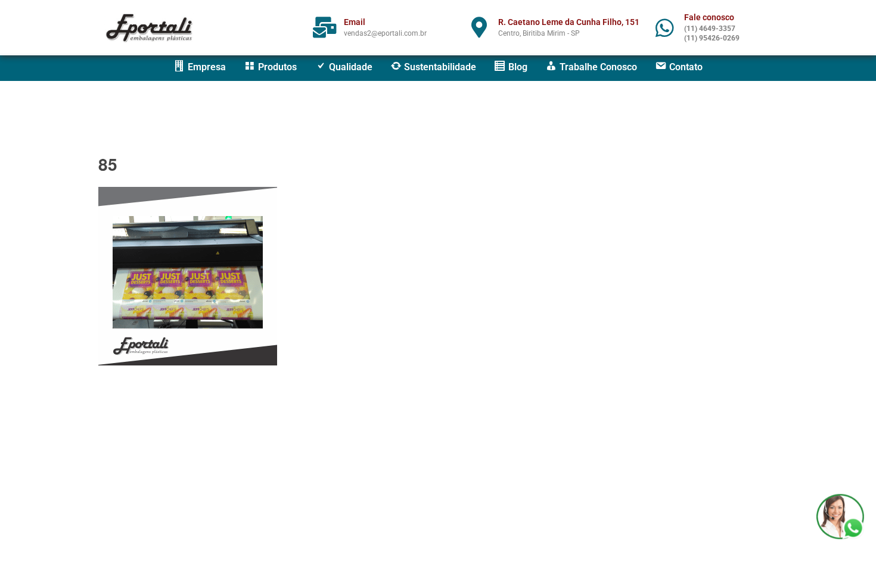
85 (107, 164)
